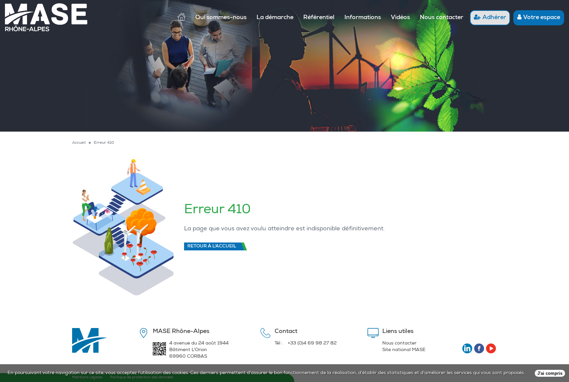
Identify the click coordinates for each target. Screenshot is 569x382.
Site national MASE (403, 350)
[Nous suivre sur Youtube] (491, 348)
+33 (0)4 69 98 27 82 (312, 343)
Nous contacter (441, 18)
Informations (362, 18)
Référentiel (319, 18)
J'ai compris (549, 373)
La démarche (275, 18)
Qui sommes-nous (221, 18)
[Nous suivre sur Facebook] (479, 348)
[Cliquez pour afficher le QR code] (159, 351)
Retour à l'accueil (211, 246)
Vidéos (400, 18)
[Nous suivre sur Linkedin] (467, 348)
